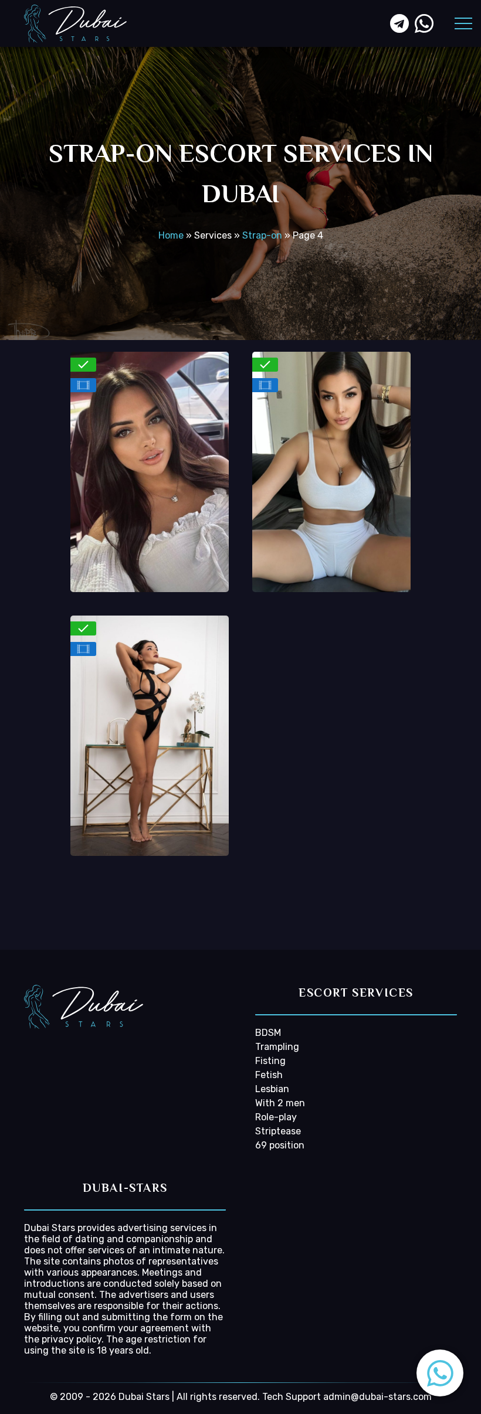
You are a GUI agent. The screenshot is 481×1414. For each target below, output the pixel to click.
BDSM (268, 1032)
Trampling (277, 1046)
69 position (279, 1145)
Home (171, 235)
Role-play (276, 1117)
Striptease (278, 1131)
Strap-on (262, 235)
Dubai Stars (49, 1227)
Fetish (269, 1074)
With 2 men (280, 1103)
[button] (439, 1373)
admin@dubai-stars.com (377, 1396)
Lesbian (272, 1089)
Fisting (270, 1060)
